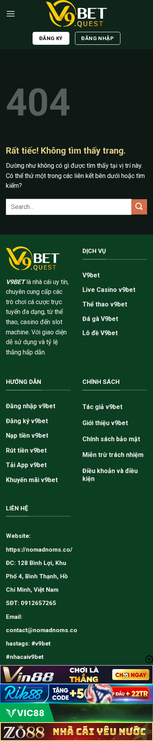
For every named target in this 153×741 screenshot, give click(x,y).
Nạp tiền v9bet (27, 435)
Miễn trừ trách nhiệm (113, 455)
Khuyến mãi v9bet (32, 480)
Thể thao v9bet (104, 304)
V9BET (15, 282)
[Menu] (10, 13)
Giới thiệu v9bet (105, 423)
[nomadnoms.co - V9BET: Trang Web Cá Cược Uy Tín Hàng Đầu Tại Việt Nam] (76, 14)
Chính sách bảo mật (111, 439)
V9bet (91, 275)
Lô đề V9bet (100, 333)
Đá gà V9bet (100, 319)
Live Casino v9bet (108, 289)
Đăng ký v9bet (27, 421)
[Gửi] (139, 207)
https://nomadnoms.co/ (39, 549)
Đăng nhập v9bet (30, 406)
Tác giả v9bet (102, 407)
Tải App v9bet (26, 465)
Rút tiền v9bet (26, 450)
